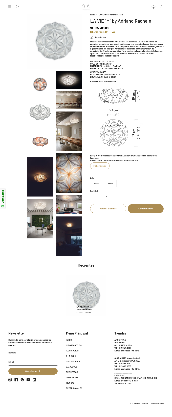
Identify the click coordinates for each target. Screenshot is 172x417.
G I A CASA (71, 356)
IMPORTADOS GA (74, 345)
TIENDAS (70, 382)
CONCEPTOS (72, 377)
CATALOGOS (71, 366)
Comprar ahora (145, 208)
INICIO (69, 340)
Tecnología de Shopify (157, 403)
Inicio (92, 15)
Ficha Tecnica (99, 165)
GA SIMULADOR (73, 361)
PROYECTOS (72, 372)
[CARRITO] (162, 6)
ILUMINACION (72, 350)
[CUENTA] (154, 6)
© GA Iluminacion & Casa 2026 (139, 403)
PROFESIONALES (74, 388)
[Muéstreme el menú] (10, 6)
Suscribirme (31, 371)
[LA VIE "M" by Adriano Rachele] (86, 295)
